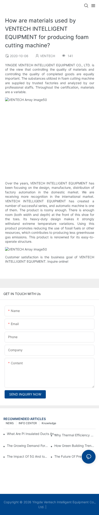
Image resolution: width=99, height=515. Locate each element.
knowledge (49, 423)
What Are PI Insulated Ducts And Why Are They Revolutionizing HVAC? (32, 434)
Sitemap (54, 507)
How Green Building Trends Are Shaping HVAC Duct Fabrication (75, 446)
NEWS (10, 423)
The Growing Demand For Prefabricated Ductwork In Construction (27, 446)
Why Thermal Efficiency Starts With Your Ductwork (75, 435)
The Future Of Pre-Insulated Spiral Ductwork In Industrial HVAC (75, 456)
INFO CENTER (28, 423)
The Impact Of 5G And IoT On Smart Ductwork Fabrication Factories (27, 456)
